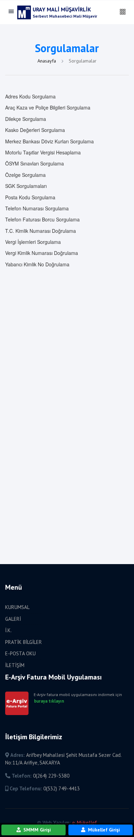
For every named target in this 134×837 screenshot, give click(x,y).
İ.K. (8, 630)
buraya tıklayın (49, 701)
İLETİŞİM (14, 665)
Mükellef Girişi (103, 830)
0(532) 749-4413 (61, 788)
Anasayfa (47, 61)
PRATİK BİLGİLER (23, 642)
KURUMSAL (17, 607)
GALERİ (13, 619)
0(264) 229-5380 (51, 775)
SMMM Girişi (36, 830)
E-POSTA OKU (20, 653)
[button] (122, 12)
